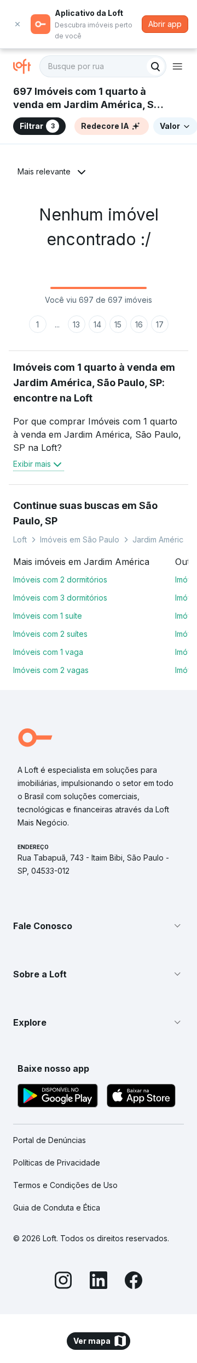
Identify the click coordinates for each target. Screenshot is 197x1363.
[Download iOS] (141, 1097)
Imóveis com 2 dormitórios (60, 579)
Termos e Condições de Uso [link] (65, 1185)
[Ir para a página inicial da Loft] (26, 66)
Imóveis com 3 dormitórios (60, 597)
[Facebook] (133, 1281)
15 (117, 324)
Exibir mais (32, 463)
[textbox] (102, 66)
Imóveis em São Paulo (79, 539)
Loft (20, 539)
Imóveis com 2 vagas (51, 670)
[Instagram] (63, 1281)
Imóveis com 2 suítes (50, 633)
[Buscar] (155, 66)
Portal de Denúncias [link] (49, 1140)
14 (97, 324)
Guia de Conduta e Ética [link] (56, 1207)
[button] (98, 926)
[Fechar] (17, 24)
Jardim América (160, 539)
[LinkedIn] (98, 1281)
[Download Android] (58, 1097)
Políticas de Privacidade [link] (56, 1162)
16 (139, 324)
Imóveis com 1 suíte (47, 615)
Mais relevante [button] (44, 171)
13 (76, 324)
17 (160, 324)
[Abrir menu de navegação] (177, 66)
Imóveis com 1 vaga (48, 652)
